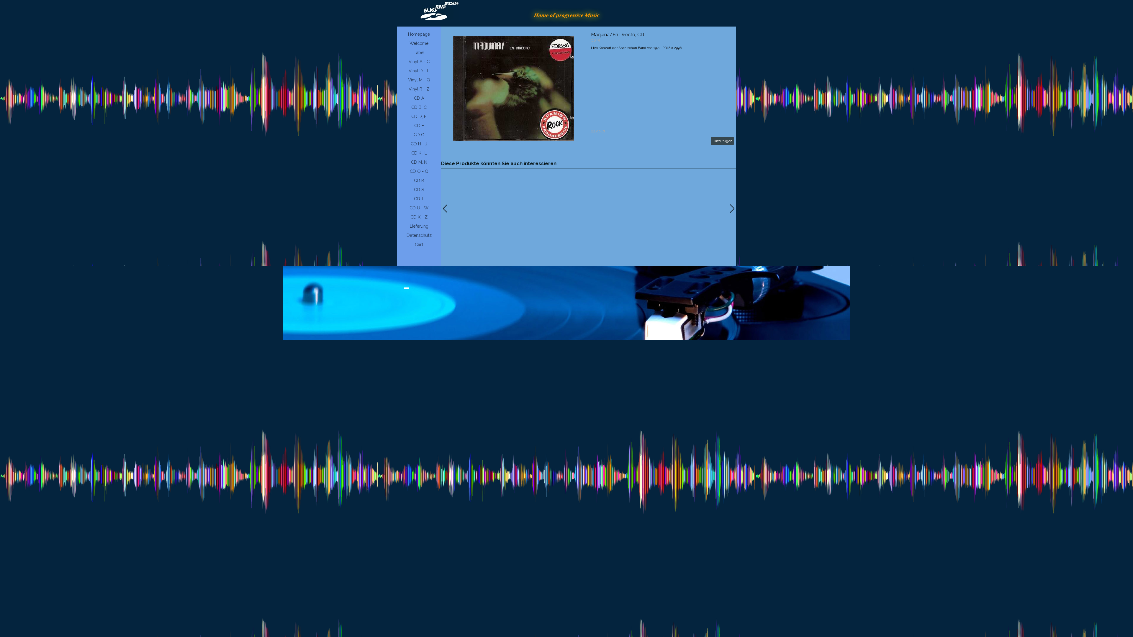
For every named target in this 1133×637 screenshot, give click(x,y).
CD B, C (419, 107)
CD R (419, 180)
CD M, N (419, 162)
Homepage (419, 34)
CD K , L (419, 152)
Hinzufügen (722, 141)
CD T (419, 198)
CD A (419, 98)
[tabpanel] (448, 290)
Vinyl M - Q (419, 79)
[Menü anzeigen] (406, 287)
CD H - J (419, 143)
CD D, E (419, 116)
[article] (588, 88)
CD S (419, 189)
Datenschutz (419, 235)
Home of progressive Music (566, 15)
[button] (732, 208)
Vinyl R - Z (419, 88)
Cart (419, 244)
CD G (419, 134)
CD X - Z (419, 216)
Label (419, 52)
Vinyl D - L (419, 70)
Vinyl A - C (419, 61)
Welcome (419, 43)
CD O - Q (419, 171)
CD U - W (419, 207)
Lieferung (419, 226)
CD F (419, 125)
